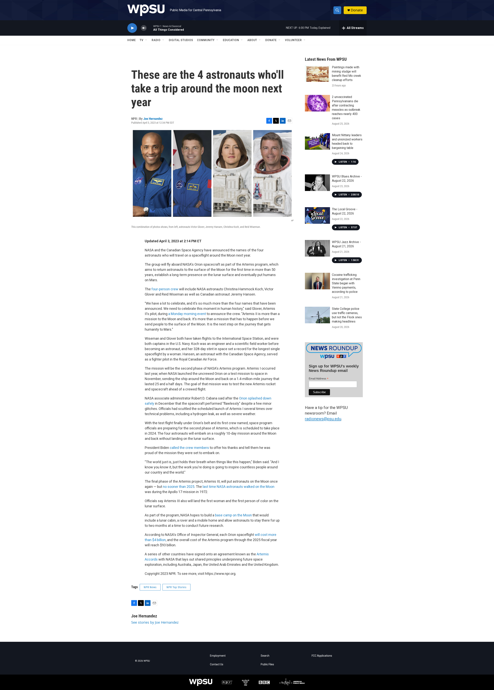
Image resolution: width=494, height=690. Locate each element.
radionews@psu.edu (323, 418)
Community (206, 40)
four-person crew (164, 289)
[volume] (143, 28)
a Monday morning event (187, 314)
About (252, 40)
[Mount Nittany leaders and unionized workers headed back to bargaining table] (317, 141)
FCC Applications (322, 655)
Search (265, 655)
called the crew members (189, 448)
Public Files (267, 664)
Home (131, 40)
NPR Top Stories (176, 587)
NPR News (150, 587)
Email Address (318, 378)
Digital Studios (181, 40)
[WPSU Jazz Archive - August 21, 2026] (317, 248)
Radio (156, 40)
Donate (357, 10)
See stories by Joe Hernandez (154, 622)
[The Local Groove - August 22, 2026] (317, 215)
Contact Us (216, 664)
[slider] (150, 28)
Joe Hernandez (153, 119)
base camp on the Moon (233, 515)
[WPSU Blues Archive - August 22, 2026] (317, 182)
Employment (218, 655)
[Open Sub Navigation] (146, 40)
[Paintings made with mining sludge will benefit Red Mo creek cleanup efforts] (317, 73)
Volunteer (293, 40)
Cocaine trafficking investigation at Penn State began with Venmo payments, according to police (346, 283)
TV (141, 40)
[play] (132, 28)
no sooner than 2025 (178, 487)
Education (231, 40)
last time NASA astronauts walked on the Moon (238, 487)
